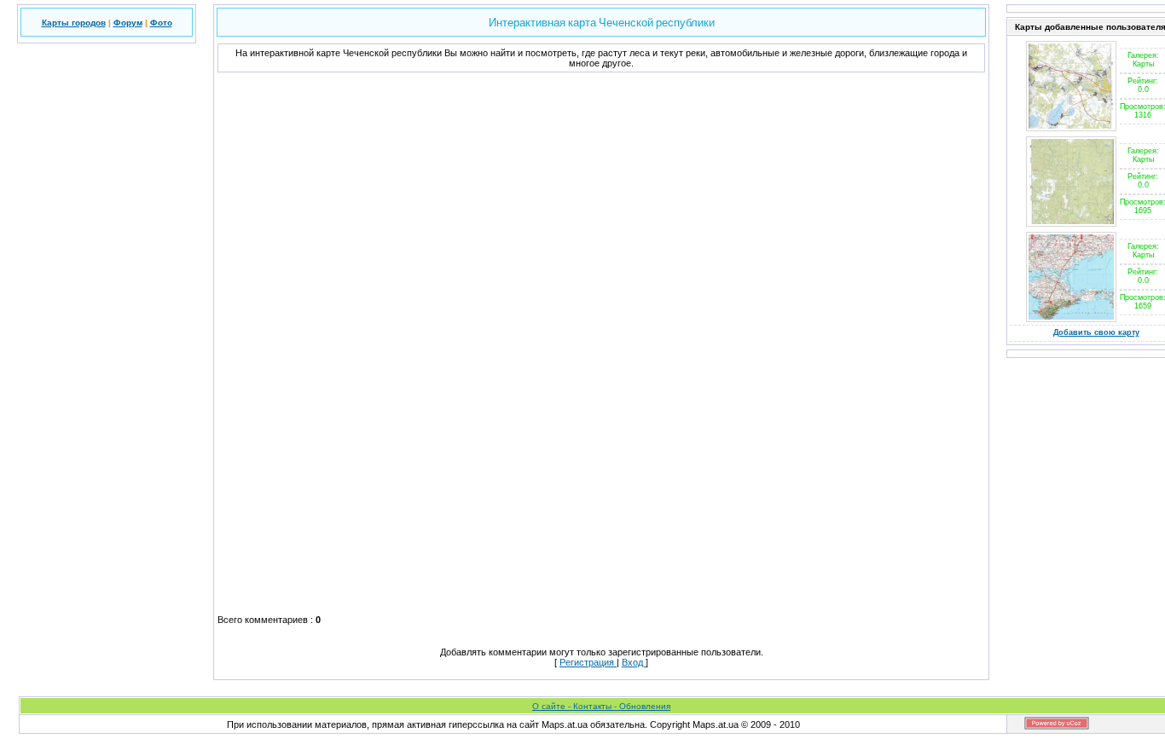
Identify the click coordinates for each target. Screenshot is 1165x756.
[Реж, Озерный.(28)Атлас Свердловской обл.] (1071, 223)
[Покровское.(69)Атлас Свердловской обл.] (1071, 128)
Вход (634, 662)
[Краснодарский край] (1071, 319)
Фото (161, 22)
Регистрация (588, 662)
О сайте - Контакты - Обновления (601, 706)
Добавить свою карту (1096, 332)
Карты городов (74, 22)
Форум (127, 22)
